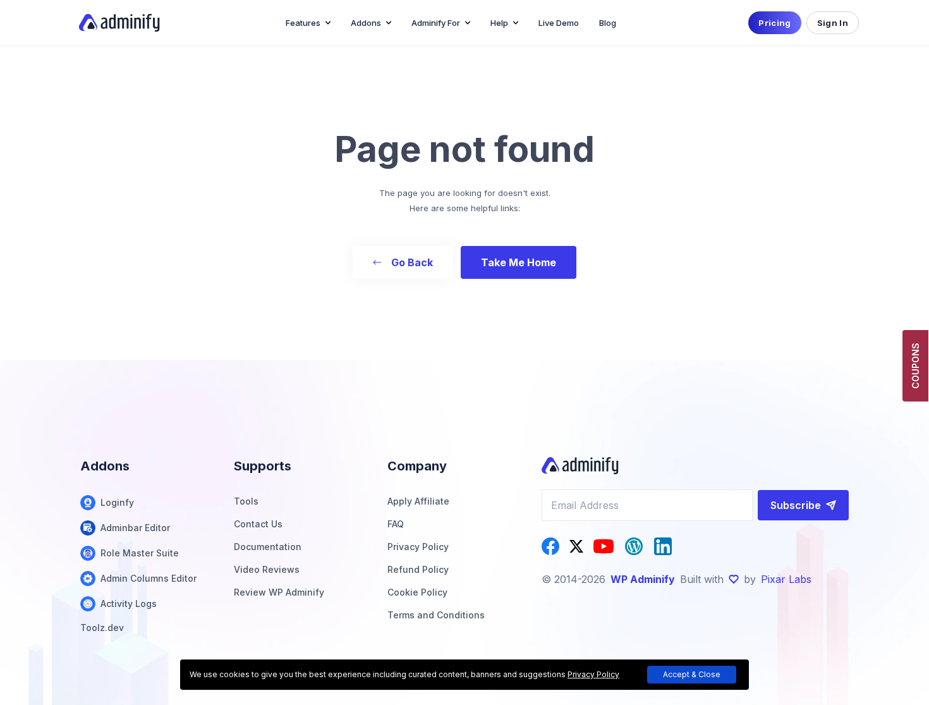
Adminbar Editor (135, 527)
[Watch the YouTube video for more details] (603, 546)
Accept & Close (691, 674)
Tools (246, 501)
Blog (607, 23)
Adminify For (435, 23)
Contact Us (258, 523)
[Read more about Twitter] (576, 546)
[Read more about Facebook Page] (550, 546)
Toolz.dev (102, 627)
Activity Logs (128, 603)
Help (499, 23)
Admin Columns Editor (148, 578)
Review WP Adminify (279, 592)
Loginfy (117, 502)
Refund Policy (418, 569)
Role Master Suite (139, 553)
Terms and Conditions (436, 615)
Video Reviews (267, 569)
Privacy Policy (418, 546)
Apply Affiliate (418, 501)
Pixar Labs (786, 579)
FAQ (395, 523)
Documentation (267, 546)
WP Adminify (642, 579)
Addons (366, 23)
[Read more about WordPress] (634, 546)
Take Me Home (518, 262)
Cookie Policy (417, 592)
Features (303, 23)
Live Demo (558, 23)
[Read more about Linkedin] (663, 546)
